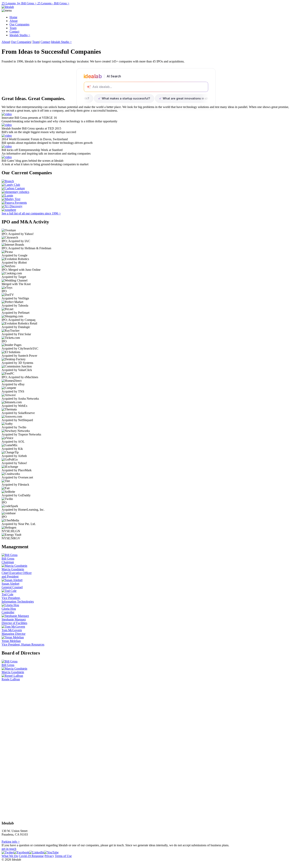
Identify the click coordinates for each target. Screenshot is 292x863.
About (13, 20)
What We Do (10, 856)
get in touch (9, 848)
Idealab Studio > (20, 35)
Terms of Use (63, 856)
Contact (14, 31)
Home (13, 17)
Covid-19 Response (31, 856)
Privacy (49, 856)
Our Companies (19, 24)
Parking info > (11, 841)
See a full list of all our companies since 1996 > (31, 213)
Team (13, 28)
